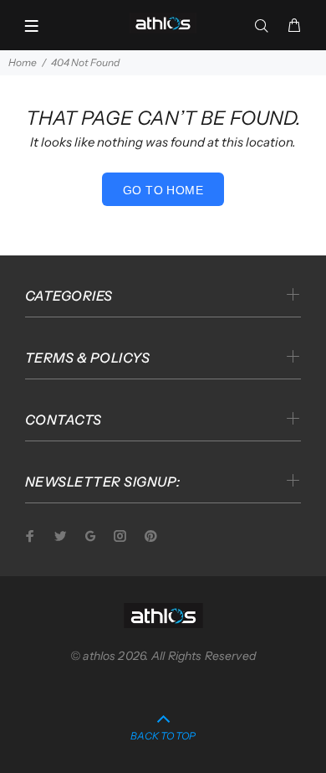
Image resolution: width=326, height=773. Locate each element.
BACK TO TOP (163, 735)
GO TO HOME (163, 190)
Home (22, 62)
